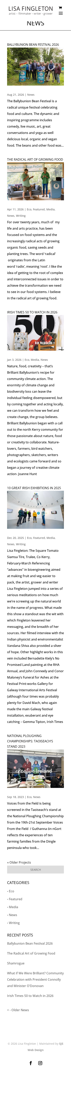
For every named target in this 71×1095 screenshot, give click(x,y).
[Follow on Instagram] (40, 1063)
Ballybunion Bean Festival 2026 (33, 44)
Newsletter (35, 1081)
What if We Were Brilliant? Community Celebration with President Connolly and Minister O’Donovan (35, 979)
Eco (29, 209)
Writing (21, 216)
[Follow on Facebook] (31, 1063)
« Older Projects (19, 862)
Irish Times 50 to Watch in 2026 (32, 312)
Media (50, 209)
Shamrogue (15, 963)
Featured (39, 209)
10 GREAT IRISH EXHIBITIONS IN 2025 (34, 488)
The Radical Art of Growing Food (35, 159)
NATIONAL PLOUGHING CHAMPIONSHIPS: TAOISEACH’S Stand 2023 (30, 741)
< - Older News (18, 1010)
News (31, 94)
